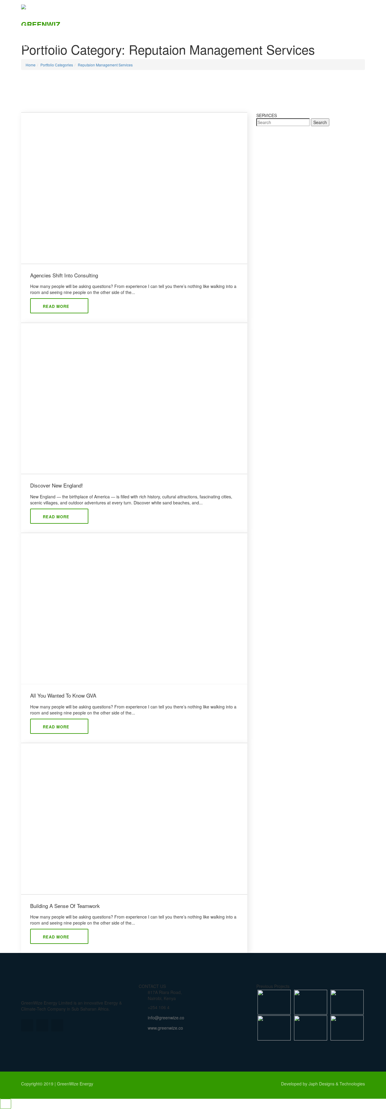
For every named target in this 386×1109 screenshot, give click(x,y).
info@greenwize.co (166, 1018)
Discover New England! (56, 485)
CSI (120, 45)
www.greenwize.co (165, 1028)
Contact (146, 45)
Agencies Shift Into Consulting (64, 275)
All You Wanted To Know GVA (63, 695)
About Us (57, 45)
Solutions (92, 45)
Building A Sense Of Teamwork (65, 905)
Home (27, 45)
